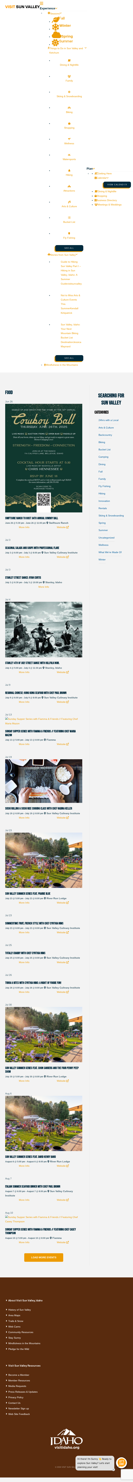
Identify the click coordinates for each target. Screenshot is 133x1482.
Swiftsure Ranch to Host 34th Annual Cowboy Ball (31, 518)
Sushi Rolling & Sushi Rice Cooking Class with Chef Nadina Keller (38, 808)
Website (61, 527)
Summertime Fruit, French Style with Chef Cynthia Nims (34, 923)
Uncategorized (106, 537)
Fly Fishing (104, 486)
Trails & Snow (15, 1321)
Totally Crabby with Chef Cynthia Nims (25, 953)
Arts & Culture (106, 427)
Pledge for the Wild (18, 1349)
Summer (103, 530)
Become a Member (18, 1375)
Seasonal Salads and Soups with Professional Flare (32, 548)
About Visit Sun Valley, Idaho (25, 1300)
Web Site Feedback (19, 1414)
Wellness (103, 545)
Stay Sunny (14, 1337)
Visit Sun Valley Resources (24, 1365)
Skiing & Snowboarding (111, 515)
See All (69, 248)
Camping (103, 456)
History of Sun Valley (19, 1309)
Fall (101, 471)
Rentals (103, 508)
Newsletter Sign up (18, 1408)
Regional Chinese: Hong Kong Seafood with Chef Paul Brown (35, 693)
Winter (102, 559)
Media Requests (17, 1386)
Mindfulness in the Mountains (24, 1343)
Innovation (104, 501)
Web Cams (14, 1326)
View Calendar (117, 185)
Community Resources (20, 1332)
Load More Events (43, 1257)
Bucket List (104, 449)
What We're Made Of (110, 552)
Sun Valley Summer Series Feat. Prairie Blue (27, 893)
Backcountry (105, 435)
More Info (24, 527)
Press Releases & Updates (23, 1391)
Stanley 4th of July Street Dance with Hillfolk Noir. (32, 663)
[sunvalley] (22, 6)
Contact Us (14, 1403)
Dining (102, 464)
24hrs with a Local (108, 420)
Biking (102, 442)
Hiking (102, 493)
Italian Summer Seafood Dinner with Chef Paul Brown (32, 1186)
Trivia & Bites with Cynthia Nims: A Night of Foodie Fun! (33, 983)
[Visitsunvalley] (126, 186)
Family (102, 478)
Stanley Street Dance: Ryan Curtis (23, 577)
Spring (102, 522)
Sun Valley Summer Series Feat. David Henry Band (30, 1157)
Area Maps (14, 1315)
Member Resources (19, 1380)
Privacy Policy (15, 1397)
